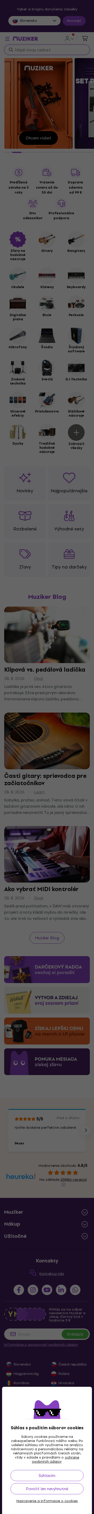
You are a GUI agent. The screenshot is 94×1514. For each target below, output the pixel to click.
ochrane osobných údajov (55, 1459)
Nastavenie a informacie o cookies (47, 1501)
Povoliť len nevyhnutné (47, 1488)
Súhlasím (47, 1475)
